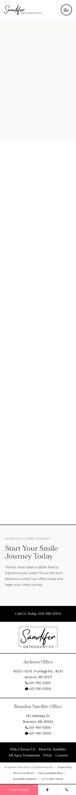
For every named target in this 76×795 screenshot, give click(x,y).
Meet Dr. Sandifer (52, 749)
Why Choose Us (22, 749)
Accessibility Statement (25, 779)
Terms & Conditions (23, 773)
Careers (61, 755)
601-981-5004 (49, 614)
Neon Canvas (56, 779)
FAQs (47, 755)
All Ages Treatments (24, 755)
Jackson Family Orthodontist (38, 77)
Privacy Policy (65, 767)
